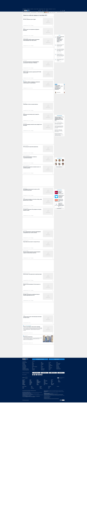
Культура (42, 364)
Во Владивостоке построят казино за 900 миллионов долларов (31, 190)
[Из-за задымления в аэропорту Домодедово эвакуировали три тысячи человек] (48, 233)
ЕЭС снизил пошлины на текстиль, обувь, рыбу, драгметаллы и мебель (32, 200)
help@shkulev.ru (26, 396)
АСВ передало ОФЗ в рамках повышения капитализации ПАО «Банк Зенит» (31, 40)
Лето (41, 365)
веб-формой (34, 396)
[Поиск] (61, 11)
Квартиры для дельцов (27, 336)
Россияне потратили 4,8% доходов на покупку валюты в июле (32, 210)
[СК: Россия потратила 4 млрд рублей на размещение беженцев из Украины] (48, 63)
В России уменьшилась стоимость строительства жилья (30, 157)
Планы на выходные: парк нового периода (31, 326)
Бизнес (33, 363)
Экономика (57, 366)
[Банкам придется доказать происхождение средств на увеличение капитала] (48, 253)
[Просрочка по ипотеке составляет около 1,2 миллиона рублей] (48, 169)
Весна (33, 364)
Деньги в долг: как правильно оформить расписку (31, 30)
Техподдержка (24, 367)
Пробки (43, 10)
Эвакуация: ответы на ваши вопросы (30, 104)
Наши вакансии (24, 366)
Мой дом (42, 366)
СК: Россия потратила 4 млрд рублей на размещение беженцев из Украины (31, 62)
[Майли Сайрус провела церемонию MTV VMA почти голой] (48, 74)
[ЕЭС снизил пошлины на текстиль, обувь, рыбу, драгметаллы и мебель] (48, 201)
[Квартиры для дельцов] (48, 338)
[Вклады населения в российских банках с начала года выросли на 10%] (48, 296)
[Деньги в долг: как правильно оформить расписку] (48, 31)
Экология (57, 365)
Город (33, 365)
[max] (38, 374)
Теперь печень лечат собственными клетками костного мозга (32, 317)
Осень (49, 363)
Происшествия (50, 365)
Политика (50, 364)
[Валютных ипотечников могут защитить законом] (48, 116)
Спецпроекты (58, 367)
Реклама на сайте (24, 362)
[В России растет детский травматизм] (48, 148)
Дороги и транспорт (34, 366)
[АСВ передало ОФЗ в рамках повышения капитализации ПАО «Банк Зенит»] (48, 41)
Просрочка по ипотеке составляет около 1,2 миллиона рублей (32, 167)
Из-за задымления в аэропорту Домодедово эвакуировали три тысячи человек (32, 232)
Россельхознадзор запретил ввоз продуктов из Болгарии (32, 125)
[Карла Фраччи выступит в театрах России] (48, 243)
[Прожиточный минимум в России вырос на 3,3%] (48, 286)
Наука (41, 367)
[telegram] (33, 374)
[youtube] (41, 374)
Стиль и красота (58, 363)
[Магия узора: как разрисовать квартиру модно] (48, 276)
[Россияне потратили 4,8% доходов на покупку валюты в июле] (48, 211)
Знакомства (59, 158)
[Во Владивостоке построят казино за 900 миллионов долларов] (48, 191)
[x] (40, 374)
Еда (32, 367)
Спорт (57, 362)
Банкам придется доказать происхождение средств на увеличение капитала (31, 252)
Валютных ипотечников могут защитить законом (31, 115)
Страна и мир (58, 364)
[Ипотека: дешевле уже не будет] (48, 21)
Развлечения (50, 367)
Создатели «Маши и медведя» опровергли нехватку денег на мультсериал (31, 82)
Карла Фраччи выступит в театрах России (31, 241)
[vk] (34, 374)
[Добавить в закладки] (52, 25)
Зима (41, 362)
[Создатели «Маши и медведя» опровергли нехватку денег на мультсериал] (48, 84)
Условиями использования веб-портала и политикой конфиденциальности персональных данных (53, 394)
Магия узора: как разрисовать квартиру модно (32, 274)
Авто (32, 362)
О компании (23, 364)
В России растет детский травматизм (30, 146)
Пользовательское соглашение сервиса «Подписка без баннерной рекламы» (51, 398)
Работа (49, 366)
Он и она (50, 362)
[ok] (36, 374)
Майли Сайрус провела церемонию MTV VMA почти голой (32, 72)
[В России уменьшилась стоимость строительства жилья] (48, 158)
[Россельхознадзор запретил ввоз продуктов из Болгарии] (48, 126)
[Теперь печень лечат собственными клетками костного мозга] (48, 318)
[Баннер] (46, 12)
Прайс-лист (23, 363)
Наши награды (24, 365)
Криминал (42, 363)
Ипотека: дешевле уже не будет (29, 19)
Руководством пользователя (47, 393)
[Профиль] (64, 11)
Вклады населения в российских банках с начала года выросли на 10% (31, 295)
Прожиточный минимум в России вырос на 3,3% (31, 285)
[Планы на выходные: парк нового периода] (48, 328)
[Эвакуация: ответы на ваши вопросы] (48, 106)
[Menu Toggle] (23, 11)
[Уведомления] (62, 11)
